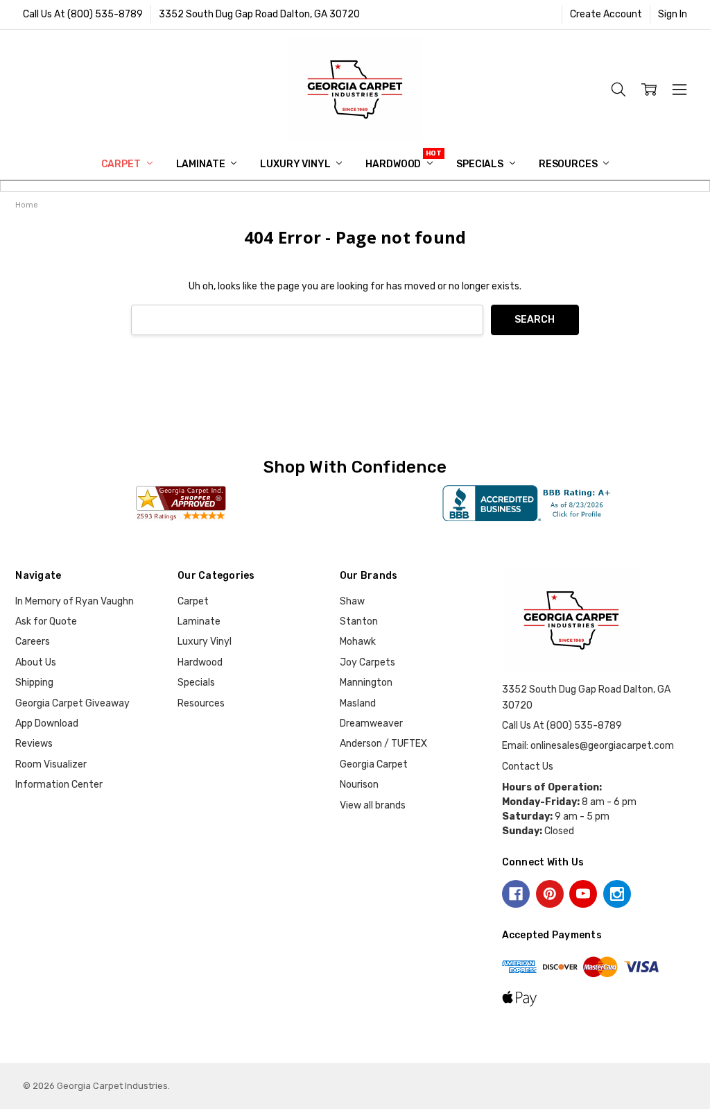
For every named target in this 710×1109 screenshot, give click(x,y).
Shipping (34, 682)
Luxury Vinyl (296, 164)
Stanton (359, 621)
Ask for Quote (46, 621)
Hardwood (394, 164)
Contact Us (527, 766)
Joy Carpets (367, 662)
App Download (46, 723)
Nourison (359, 784)
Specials (480, 164)
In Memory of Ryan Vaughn (74, 601)
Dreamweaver (371, 723)
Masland (358, 703)
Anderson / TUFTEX (383, 744)
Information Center (59, 784)
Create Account (606, 14)
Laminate (201, 164)
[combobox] (307, 320)
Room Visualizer (51, 764)
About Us (35, 662)
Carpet (122, 164)
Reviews (34, 744)
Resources (569, 164)
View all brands (373, 805)
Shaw (352, 601)
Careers (32, 641)
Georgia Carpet (374, 764)
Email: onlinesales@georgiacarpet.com (588, 746)
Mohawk (358, 641)
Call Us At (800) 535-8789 (83, 14)
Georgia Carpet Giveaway (72, 703)
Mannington (366, 682)
